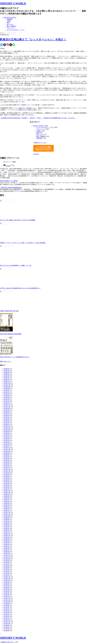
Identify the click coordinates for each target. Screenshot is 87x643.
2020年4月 (6, 505)
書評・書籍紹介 (11, 26)
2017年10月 (6, 559)
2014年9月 (6, 625)
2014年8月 (6, 627)
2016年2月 (6, 594)
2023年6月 (6, 437)
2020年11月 (6, 492)
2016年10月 (6, 580)
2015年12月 (6, 598)
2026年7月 (6, 370)
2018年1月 (6, 553)
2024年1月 (6, 424)
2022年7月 (6, 456)
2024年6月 (6, 415)
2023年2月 (6, 444)
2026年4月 (6, 376)
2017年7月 (6, 564)
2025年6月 (6, 394)
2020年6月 (6, 501)
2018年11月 (6, 535)
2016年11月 (6, 578)
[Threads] (10, 44)
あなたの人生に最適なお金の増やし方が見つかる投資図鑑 (17, 220)
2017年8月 (6, 562)
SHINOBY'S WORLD (13, 3)
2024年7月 (6, 413)
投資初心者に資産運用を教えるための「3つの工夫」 (59, 118)
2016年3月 (6, 593)
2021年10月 (6, 472)
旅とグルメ (10, 24)
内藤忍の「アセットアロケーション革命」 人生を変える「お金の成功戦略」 (23, 242)
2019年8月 (6, 519)
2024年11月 (6, 406)
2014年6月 (6, 630)
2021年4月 (6, 483)
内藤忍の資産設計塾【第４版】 (9, 311)
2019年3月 (6, 528)
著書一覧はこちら (5, 361)
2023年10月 (6, 429)
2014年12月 (6, 619)
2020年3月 (6, 507)
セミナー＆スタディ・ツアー (15, 30)
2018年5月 (6, 546)
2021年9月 (6, 474)
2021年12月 (6, 469)
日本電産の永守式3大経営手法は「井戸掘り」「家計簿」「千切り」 (21, 118)
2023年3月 (6, 442)
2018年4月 (6, 548)
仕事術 (9, 21)
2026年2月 (6, 379)
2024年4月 (6, 419)
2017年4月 (6, 569)
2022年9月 (6, 453)
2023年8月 (6, 433)
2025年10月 (6, 386)
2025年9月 (6, 388)
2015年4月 (6, 612)
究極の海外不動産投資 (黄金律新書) (11, 334)
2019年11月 (6, 514)
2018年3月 (6, 550)
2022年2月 (6, 465)
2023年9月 (6, 431)
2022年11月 (6, 449)
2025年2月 (6, 401)
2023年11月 (6, 428)
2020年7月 (6, 499)
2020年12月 (6, 490)
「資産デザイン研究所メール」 (27, 108)
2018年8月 (6, 541)
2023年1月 (6, 446)
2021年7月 (6, 478)
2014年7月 (6, 628)
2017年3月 (6, 571)
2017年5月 (6, 567)
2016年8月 (6, 584)
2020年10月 (6, 494)
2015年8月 (6, 605)
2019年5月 (6, 524)
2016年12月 (6, 576)
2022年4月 (6, 462)
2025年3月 (6, 399)
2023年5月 (6, 438)
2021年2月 (6, 487)
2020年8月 (6, 498)
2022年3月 (6, 463)
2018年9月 (6, 539)
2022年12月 (6, 447)
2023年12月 (6, 426)
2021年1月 (6, 489)
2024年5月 (6, 417)
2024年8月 (6, 412)
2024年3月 (6, 420)
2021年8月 (6, 476)
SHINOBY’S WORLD (9, 17)
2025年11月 (6, 385)
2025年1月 (6, 403)
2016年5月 (6, 589)
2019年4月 (6, 526)
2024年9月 (6, 410)
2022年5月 (6, 460)
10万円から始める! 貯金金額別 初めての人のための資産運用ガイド (20, 288)
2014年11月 (6, 621)
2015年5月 (6, 610)
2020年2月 (6, 508)
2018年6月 (6, 544)
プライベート (11, 28)
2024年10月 (6, 408)
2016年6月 (6, 587)
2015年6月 (6, 609)
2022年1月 (6, 467)
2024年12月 (6, 404)
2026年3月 (6, 377)
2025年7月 (6, 392)
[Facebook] (1, 44)
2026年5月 (6, 374)
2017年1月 (6, 575)
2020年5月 (6, 503)
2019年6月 (6, 523)
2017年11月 (6, 557)
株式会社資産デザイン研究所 (9, 181)
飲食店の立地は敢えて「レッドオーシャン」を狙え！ (33, 39)
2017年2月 (6, 573)
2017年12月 (6, 555)
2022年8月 (6, 455)
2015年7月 (6, 607)
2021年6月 (6, 480)
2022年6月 (6, 458)
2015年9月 (6, 603)
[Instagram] (7, 44)
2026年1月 (6, 381)
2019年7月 (6, 521)
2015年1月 (6, 618)
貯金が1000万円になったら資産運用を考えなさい (15, 357)
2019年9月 (6, 517)
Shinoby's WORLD (38, 125)
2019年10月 (6, 515)
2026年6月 (6, 372)
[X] (4, 44)
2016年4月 (6, 591)
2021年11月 (6, 471)
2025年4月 (6, 397)
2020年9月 (6, 496)
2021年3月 (6, 485)
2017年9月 (6, 560)
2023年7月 (6, 435)
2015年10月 (6, 602)
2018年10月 (6, 537)
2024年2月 (6, 422)
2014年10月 (6, 623)
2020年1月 (6, 510)
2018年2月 (6, 551)
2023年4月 (6, 440)
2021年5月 (6, 481)
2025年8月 (6, 390)
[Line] (13, 44)
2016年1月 (6, 596)
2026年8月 (6, 368)
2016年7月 (6, 585)
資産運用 (9, 19)
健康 (8, 22)
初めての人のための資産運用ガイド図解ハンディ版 (15, 265)
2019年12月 (6, 512)
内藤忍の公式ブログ (8, 642)
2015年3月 (6, 614)
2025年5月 (6, 395)
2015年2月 (6, 616)
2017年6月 (6, 566)
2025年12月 (6, 383)
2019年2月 (6, 530)
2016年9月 (6, 582)
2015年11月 (6, 600)
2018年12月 (6, 533)
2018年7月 (6, 542)
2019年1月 (6, 532)
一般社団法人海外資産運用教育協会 (11, 187)
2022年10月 (6, 451)
